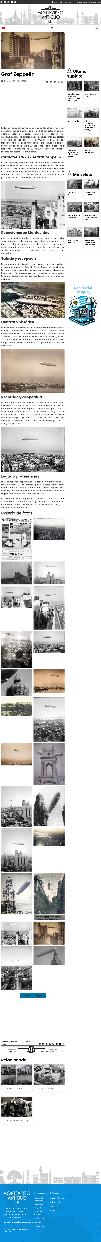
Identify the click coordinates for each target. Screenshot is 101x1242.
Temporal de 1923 (73, 193)
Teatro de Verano (45, 1088)
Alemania (5, 1042)
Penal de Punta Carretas (74, 216)
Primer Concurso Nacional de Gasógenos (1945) (89, 125)
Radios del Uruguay (83, 290)
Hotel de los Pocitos (73, 241)
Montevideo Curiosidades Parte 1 (90, 217)
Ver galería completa (32, 995)
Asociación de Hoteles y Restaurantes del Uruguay (74, 97)
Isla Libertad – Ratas (13, 1088)
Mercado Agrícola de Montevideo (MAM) (73, 153)
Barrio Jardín (73, 121)
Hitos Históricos (16, 1042)
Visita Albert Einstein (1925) (16, 1121)
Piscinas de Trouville (89, 193)
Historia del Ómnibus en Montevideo (89, 242)
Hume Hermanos (89, 151)
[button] (52, 28)
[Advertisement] (33, 104)
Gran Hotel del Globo (91, 95)
